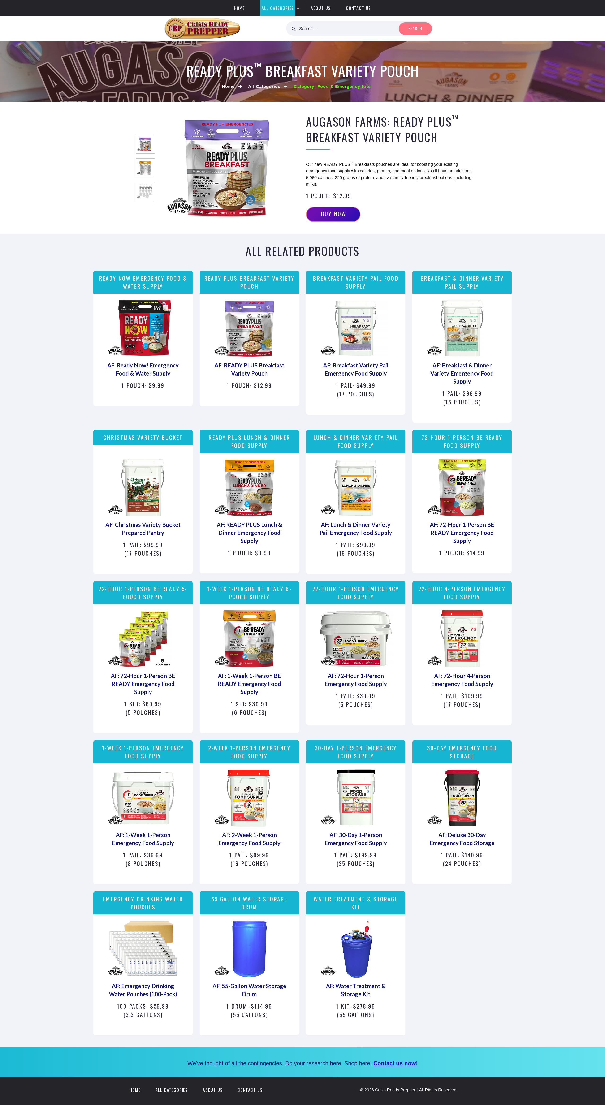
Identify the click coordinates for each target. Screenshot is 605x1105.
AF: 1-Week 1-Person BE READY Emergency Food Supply (249, 683)
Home (239, 8)
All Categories (277, 8)
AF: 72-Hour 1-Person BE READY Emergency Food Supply (462, 532)
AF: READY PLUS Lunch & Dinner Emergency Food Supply (249, 532)
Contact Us (358, 8)
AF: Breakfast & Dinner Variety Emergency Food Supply (462, 373)
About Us (321, 8)
